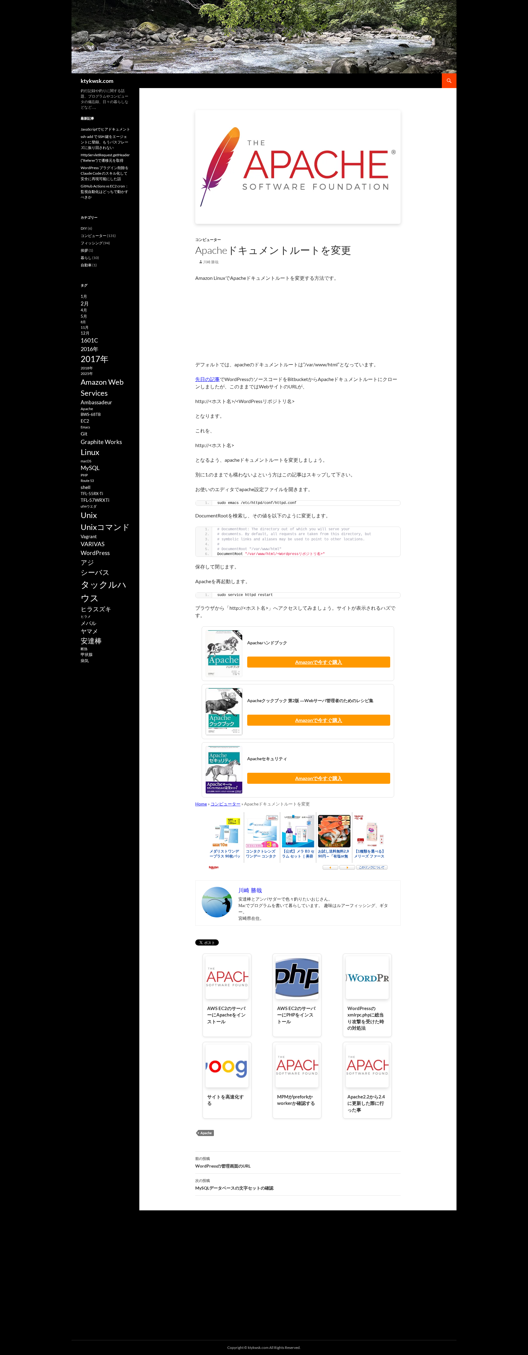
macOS (86, 461)
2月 (85, 303)
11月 (85, 327)
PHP (84, 475)
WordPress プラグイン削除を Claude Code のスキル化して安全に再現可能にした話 (105, 173)
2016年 (89, 349)
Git (84, 433)
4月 (84, 310)
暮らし (86, 257)
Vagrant (89, 536)
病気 (85, 660)
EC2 (85, 421)
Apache (206, 1133)
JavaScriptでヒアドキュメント (105, 129)
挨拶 (84, 250)
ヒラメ (86, 616)
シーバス (95, 572)
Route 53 (87, 481)
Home (201, 803)
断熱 (84, 649)
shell (85, 487)
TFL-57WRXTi (95, 500)
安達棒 (91, 640)
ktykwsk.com (97, 80)
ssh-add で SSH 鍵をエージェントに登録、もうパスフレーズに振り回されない (104, 142)
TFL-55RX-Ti (92, 493)
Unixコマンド (105, 526)
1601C (89, 340)
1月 (84, 296)
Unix (89, 515)
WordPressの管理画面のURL (223, 1162)
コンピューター (208, 239)
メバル (88, 623)
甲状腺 (87, 654)
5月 (84, 316)
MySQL (90, 468)
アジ (87, 562)
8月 (83, 322)
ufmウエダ (89, 506)
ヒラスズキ (96, 609)
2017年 (94, 359)
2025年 (87, 373)
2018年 (87, 368)
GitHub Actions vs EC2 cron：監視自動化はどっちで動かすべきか (105, 191)
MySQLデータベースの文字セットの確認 (234, 1184)
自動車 (86, 265)
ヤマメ (89, 631)
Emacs (85, 427)
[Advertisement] (298, 321)
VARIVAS (93, 543)
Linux (90, 452)
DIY (84, 228)
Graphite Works (101, 441)
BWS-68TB (91, 414)
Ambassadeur (96, 402)
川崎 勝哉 (210, 262)
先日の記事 (207, 379)
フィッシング (92, 243)
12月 (85, 333)
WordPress (95, 552)
